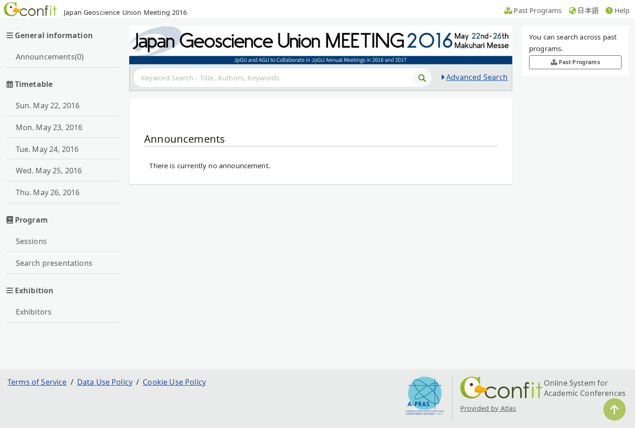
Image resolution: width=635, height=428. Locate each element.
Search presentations (54, 263)
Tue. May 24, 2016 (47, 149)
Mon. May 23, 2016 (49, 127)
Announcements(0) (50, 57)
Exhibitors (34, 312)
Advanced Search (477, 77)
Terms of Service (37, 382)
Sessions (31, 241)
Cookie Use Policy (174, 382)
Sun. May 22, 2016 (48, 105)
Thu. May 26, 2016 (48, 192)
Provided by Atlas (488, 408)
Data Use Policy (104, 382)
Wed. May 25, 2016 (49, 170)
